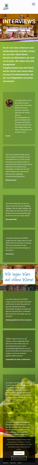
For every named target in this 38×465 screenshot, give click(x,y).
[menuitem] (32, 3)
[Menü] (32, 3)
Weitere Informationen (19, 458)
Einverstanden (19, 453)
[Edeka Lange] (16, 7)
